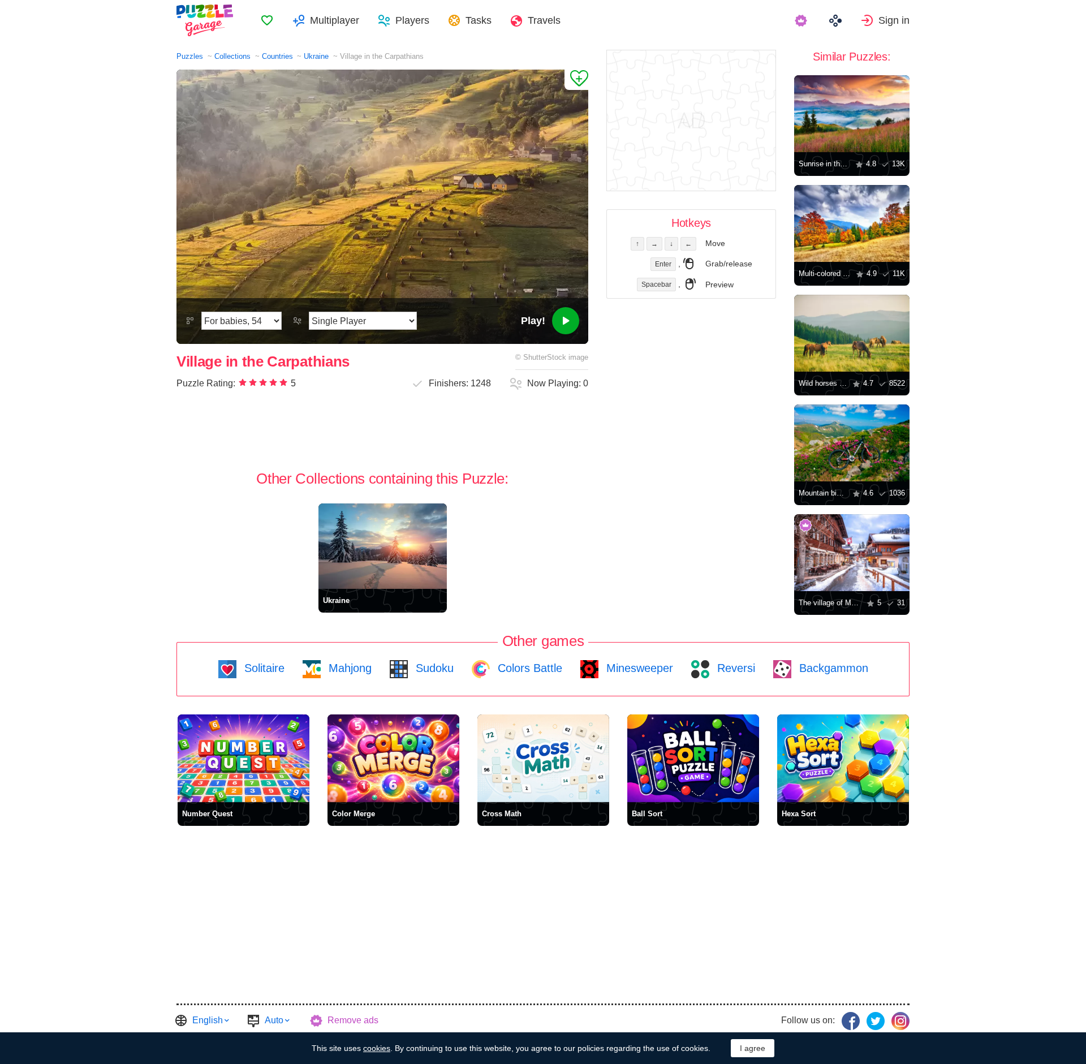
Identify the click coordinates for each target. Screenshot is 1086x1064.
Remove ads (352, 1020)
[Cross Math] (543, 758)
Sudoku (433, 668)
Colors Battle (528, 668)
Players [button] (412, 20)
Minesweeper (638, 668)
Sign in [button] (894, 20)
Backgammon (832, 668)
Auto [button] (274, 1020)
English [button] (207, 1020)
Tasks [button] (479, 20)
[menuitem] (267, 20)
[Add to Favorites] (576, 80)
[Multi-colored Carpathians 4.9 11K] (852, 223)
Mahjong (348, 668)
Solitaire (263, 668)
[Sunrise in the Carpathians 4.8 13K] (852, 113)
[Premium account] (802, 20)
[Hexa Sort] (843, 758)
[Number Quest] (243, 758)
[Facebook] (851, 1021)
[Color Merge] (393, 758)
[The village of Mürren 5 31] (852, 552)
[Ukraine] (382, 546)
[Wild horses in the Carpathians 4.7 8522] (852, 333)
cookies (376, 1048)
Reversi (734, 668)
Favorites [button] (267, 20)
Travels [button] (544, 20)
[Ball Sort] (693, 758)
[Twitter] (876, 1021)
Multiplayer (334, 20)
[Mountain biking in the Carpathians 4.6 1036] (852, 442)
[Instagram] (900, 1021)
